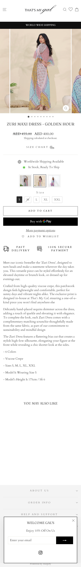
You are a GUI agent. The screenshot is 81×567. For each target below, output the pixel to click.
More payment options (40, 230)
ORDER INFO (39, 502)
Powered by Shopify (40, 564)
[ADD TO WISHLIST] (27, 415)
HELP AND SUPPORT (39, 514)
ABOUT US (39, 490)
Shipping (28, 138)
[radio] (25, 180)
